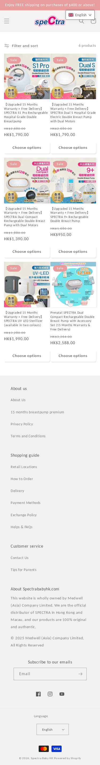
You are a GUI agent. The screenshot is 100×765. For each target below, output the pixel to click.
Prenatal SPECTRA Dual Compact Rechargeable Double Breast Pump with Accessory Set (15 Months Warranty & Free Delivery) (72, 321)
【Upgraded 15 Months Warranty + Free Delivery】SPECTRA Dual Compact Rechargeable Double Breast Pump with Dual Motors (24, 217)
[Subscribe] (80, 674)
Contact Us (20, 558)
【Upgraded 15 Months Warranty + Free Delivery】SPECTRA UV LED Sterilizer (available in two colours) (24, 319)
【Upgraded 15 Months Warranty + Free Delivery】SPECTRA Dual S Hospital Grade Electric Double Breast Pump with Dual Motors (73, 113)
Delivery (17, 491)
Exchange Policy (24, 515)
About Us (18, 400)
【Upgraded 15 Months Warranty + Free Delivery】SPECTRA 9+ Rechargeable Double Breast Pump (70, 215)
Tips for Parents (24, 570)
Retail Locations (24, 467)
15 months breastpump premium (37, 412)
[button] (7, 21)
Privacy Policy (22, 424)
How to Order (22, 479)
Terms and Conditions (28, 436)
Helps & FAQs (21, 527)
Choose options (27, 147)
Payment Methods (26, 503)
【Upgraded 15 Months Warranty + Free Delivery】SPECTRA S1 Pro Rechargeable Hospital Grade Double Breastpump (26, 113)
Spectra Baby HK (42, 758)
